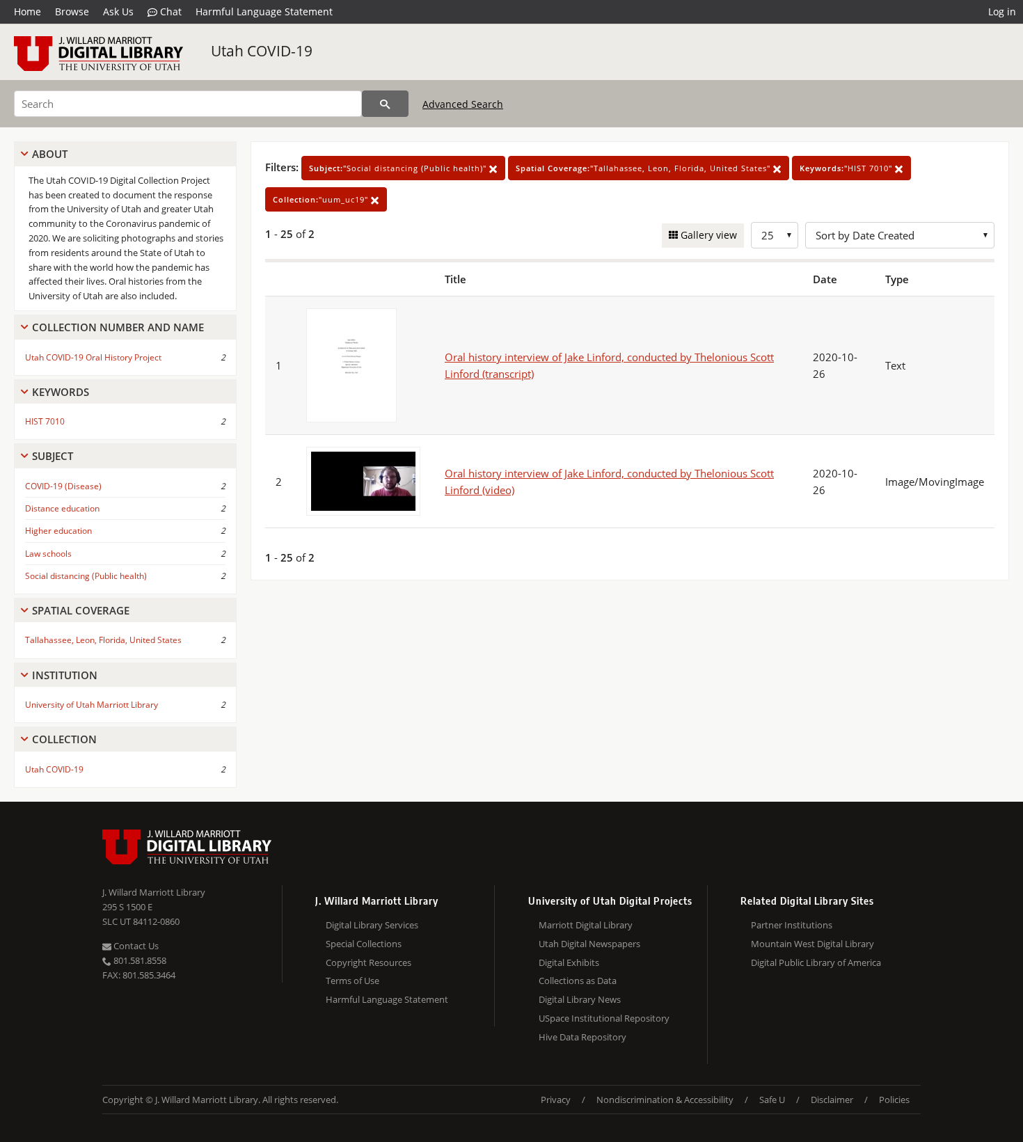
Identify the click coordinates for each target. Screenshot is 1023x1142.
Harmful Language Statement (264, 11)
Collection (64, 739)
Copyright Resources (368, 962)
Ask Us (118, 11)
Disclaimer (832, 1099)
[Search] (385, 103)
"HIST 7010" (847, 168)
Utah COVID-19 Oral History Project (93, 357)
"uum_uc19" (322, 199)
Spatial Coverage (80, 610)
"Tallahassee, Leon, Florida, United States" (644, 168)
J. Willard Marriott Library (153, 892)
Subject (52, 456)
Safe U (772, 1099)
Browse (72, 11)
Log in (1002, 11)
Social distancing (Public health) (86, 576)
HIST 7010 (45, 421)
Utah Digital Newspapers (589, 943)
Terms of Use (352, 980)
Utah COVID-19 (261, 51)
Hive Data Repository (582, 1037)
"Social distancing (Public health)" (399, 168)
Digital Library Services (372, 925)
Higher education (58, 531)
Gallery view (707, 234)
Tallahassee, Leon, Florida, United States (103, 640)
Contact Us (135, 945)
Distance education (62, 508)
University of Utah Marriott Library (91, 705)
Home (27, 11)
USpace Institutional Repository (604, 1018)
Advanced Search (462, 104)
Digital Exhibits (569, 962)
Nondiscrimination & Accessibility (664, 1099)
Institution (64, 675)
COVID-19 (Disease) (63, 486)
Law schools (48, 554)
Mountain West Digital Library (812, 943)
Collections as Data (578, 980)
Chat (169, 11)
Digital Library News (580, 999)
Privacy (556, 1099)
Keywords (60, 392)
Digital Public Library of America (816, 962)
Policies (894, 1099)
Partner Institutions (791, 925)
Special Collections (364, 943)
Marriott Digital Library (586, 925)
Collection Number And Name (118, 327)
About (50, 154)
